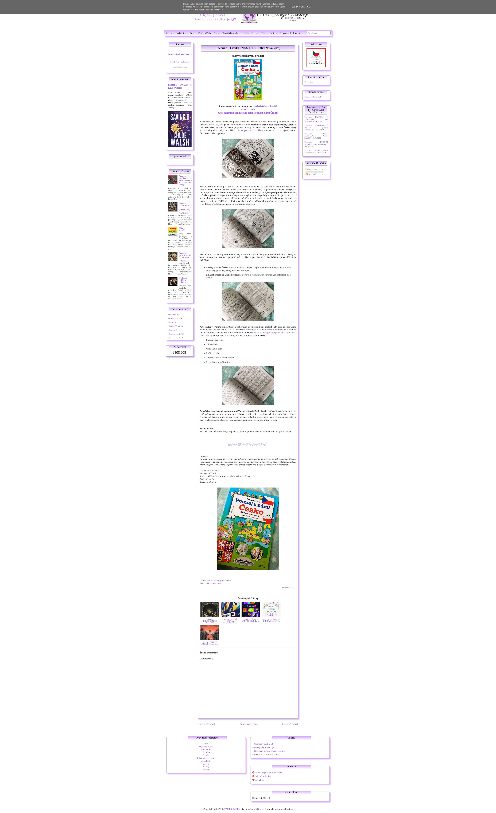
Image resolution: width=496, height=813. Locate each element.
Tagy (216, 33)
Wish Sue (259, 780)
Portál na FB (248, 109)
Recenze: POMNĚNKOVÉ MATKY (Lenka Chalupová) (316, 127)
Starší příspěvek (290, 724)
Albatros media (174, 338)
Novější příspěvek (206, 724)
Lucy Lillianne (257, 809)
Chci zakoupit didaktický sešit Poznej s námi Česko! (248, 112)
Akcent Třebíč (174, 326)
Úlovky (192, 33)
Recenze (169, 33)
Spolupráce (181, 33)
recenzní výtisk (215, 583)
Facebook (174, 62)
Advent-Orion (174, 318)
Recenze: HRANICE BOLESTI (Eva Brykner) (316, 143)
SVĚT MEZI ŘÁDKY (231, 809)
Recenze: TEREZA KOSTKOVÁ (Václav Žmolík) (316, 136)
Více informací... (289, 587)
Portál (207, 583)
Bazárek (273, 33)
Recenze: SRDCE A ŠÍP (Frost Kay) (185, 255)
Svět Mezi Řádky (263, 776)
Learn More (298, 7)
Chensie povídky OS (263, 744)
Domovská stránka (249, 724)
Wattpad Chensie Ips (264, 747)
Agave (170, 322)
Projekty (245, 33)
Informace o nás (180, 67)
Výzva (264, 33)
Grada (206, 755)
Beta (206, 743)
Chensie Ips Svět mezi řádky (268, 772)
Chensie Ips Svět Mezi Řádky (210, 581)
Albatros (172, 330)
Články (208, 33)
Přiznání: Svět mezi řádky (266, 754)
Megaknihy (206, 761)
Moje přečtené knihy (313, 97)
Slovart (206, 769)
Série (200, 33)
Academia (172, 314)
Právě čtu (308, 82)
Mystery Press (206, 746)
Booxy (206, 766)
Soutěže (255, 33)
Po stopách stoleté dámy (250, 130)
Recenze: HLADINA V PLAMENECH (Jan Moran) (316, 119)
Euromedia (206, 749)
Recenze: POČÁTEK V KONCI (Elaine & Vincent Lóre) (185, 180)
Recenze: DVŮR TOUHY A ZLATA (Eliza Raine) (185, 206)
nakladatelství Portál (265, 106)
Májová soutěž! (182, 229)
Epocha (206, 752)
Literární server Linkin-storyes (269, 751)
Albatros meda (174, 334)
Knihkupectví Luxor (206, 758)
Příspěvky (312, 169)
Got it (310, 7)
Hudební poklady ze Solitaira (185, 280)
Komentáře (313, 174)
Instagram (185, 62)
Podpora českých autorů (290, 33)
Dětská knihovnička (230, 33)
